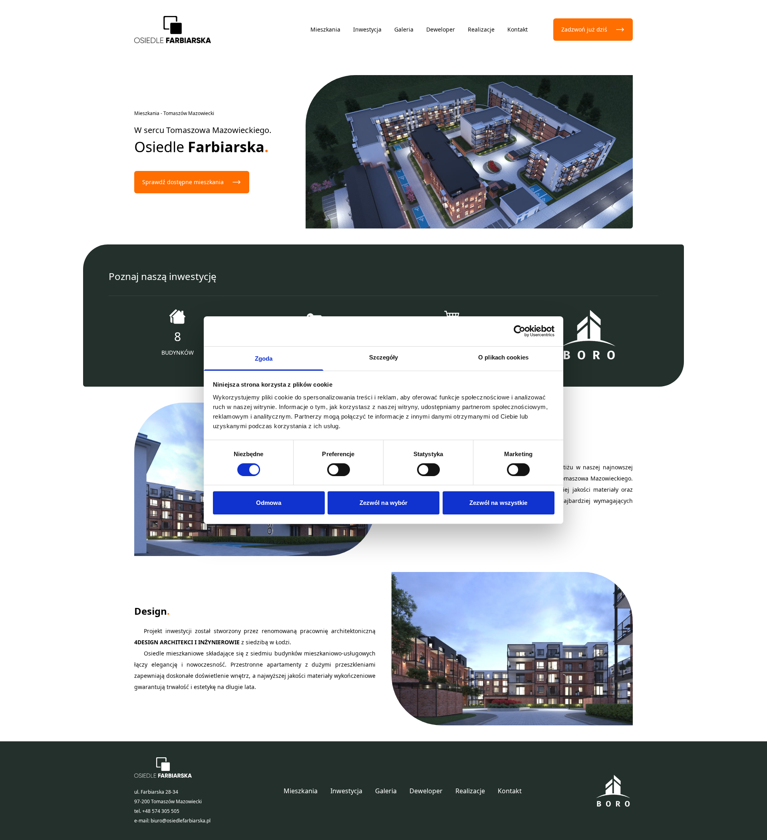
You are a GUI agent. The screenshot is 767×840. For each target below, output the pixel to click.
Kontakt (517, 29)
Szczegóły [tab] (383, 356)
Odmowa (269, 502)
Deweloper (440, 29)
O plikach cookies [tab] (503, 356)
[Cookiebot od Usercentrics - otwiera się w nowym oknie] (519, 331)
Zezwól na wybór (384, 502)
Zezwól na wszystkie (498, 502)
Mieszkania (325, 29)
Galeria (403, 29)
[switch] (338, 469)
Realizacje (481, 29)
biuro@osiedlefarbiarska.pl (181, 820)
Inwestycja (367, 29)
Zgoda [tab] (264, 358)
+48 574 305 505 (160, 811)
